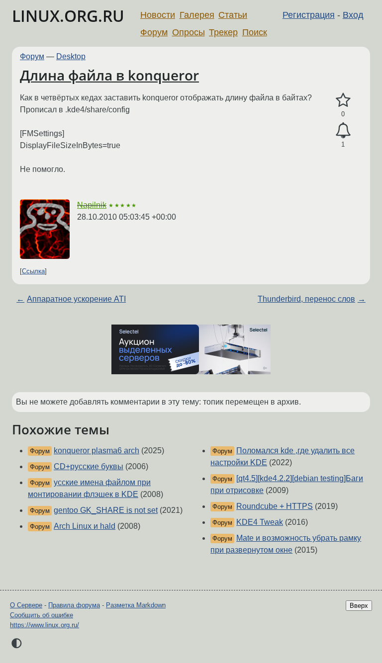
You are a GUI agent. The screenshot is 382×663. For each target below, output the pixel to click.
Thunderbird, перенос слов (306, 299)
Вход (353, 15)
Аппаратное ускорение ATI (76, 299)
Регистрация (309, 15)
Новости (157, 15)
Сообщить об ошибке (41, 615)
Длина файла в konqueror (109, 75)
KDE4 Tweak (259, 522)
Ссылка (33, 271)
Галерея (197, 15)
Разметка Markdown (136, 605)
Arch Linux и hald (84, 526)
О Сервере (26, 605)
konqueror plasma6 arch (96, 450)
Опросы (188, 32)
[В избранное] (343, 100)
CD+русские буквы (88, 466)
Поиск (254, 32)
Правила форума (74, 605)
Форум (154, 32)
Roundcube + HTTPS (274, 506)
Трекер (223, 32)
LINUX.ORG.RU (68, 15)
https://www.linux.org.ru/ (44, 625)
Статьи (232, 15)
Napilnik (91, 205)
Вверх (359, 605)
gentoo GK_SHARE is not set (106, 510)
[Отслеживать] (343, 131)
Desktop (71, 56)
